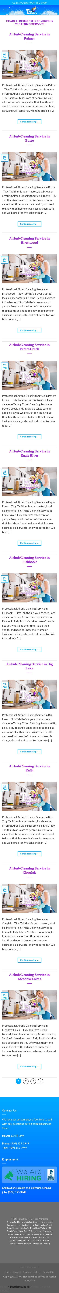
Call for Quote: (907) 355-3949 (29, 2)
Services (17, 1272)
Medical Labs (20, 1234)
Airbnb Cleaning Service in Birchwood (29, 240)
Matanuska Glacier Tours (24, 1228)
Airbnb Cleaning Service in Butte (29, 138)
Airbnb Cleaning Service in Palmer (29, 36)
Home (8, 1272)
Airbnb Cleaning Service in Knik (29, 768)
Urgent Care (24, 1240)
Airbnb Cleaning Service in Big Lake (29, 666)
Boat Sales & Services (28, 1231)
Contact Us (48, 1272)
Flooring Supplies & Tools (29, 1225)
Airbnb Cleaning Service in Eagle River (29, 453)
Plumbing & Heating (41, 1243)
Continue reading (29, 122)
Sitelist (22, 1267)
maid (22, 1187)
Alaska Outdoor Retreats (20, 1243)
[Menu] (5, 10)
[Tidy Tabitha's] (31, 10)
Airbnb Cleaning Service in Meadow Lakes (29, 976)
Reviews (27, 1272)
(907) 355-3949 (20, 1143)
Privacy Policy (29, 1280)
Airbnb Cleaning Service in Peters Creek (29, 346)
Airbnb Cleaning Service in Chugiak (29, 870)
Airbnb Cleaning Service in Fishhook (29, 559)
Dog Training (41, 1228)
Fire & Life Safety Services (29, 1222)
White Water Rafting (40, 1240)
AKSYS (36, 1267)
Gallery (37, 1272)
